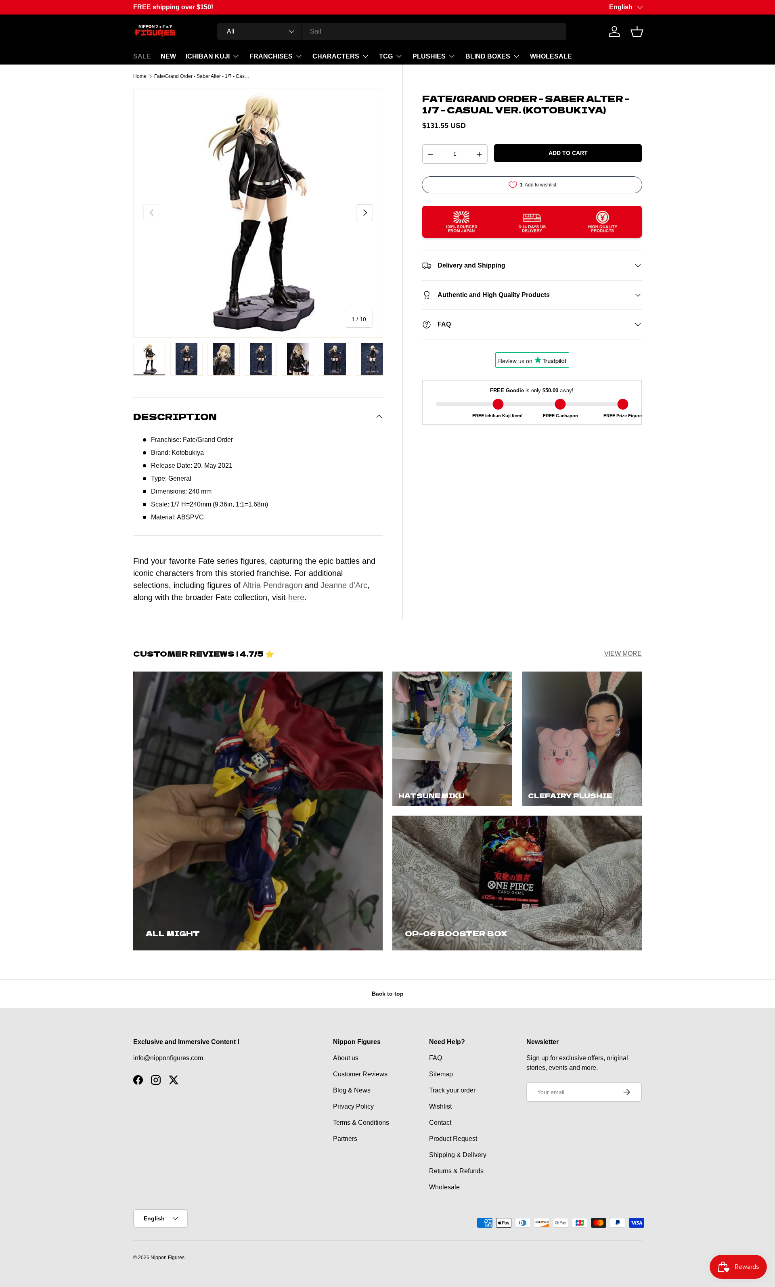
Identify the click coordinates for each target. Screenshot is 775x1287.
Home (140, 76)
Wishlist (440, 1106)
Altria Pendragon (272, 585)
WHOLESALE (551, 56)
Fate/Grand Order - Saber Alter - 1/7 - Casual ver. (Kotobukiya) (202, 76)
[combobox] (391, 31)
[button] (637, 31)
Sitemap (441, 1074)
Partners (345, 1138)
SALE (142, 56)
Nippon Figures (167, 1257)
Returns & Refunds (456, 1171)
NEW (168, 56)
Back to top (388, 993)
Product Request (453, 1138)
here (296, 597)
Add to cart (568, 153)
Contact (440, 1122)
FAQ (435, 1058)
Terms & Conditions (361, 1122)
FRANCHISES (271, 56)
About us (345, 1058)
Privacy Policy (353, 1106)
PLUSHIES (429, 56)
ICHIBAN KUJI (208, 56)
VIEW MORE (623, 653)
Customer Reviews (360, 1074)
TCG (386, 56)
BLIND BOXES (487, 56)
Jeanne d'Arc (343, 585)
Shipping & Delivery (457, 1154)
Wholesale (444, 1187)
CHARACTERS (335, 56)
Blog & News (352, 1090)
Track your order (452, 1090)
